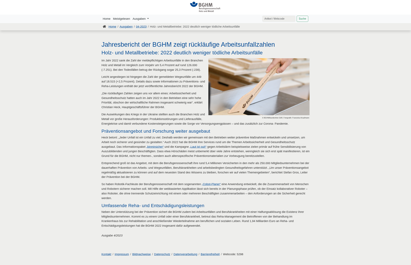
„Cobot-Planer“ (211, 184)
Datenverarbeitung (185, 254)
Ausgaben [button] (139, 18)
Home (106, 18)
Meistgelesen (121, 18)
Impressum (122, 254)
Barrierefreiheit (210, 254)
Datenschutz (162, 254)
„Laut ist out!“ (198, 146)
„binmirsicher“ (155, 146)
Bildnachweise (141, 254)
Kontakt (106, 254)
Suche (302, 18)
